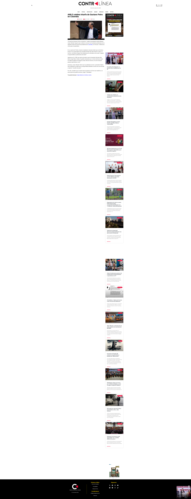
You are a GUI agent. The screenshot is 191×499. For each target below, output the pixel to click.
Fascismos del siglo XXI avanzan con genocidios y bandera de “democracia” (113, 355)
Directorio (95, 495)
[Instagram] (115, 485)
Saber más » (109, 105)
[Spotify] (109, 487)
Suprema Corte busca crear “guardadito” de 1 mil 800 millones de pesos (113, 438)
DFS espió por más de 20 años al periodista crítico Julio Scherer (114, 410)
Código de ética (95, 488)
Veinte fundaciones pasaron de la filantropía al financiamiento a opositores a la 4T (114, 274)
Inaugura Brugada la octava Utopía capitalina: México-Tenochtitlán (113, 123)
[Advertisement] (86, 85)
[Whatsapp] (115, 487)
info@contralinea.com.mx (95, 493)
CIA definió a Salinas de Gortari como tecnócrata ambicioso (114, 301)
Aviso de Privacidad (95, 484)
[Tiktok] (160, 5)
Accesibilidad (95, 486)
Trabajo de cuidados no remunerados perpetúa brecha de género (114, 96)
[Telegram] (112, 487)
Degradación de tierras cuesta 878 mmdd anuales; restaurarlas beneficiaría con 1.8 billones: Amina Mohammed (114, 204)
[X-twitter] (158, 5)
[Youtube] (161, 5)
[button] (189, 486)
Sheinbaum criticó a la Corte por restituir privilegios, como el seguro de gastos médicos (114, 384)
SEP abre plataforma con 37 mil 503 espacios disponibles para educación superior (114, 150)
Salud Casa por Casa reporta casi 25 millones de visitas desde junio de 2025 (113, 177)
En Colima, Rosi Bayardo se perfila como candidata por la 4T (114, 68)
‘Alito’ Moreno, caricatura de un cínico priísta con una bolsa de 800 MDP (114, 327)
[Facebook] (156, 5)
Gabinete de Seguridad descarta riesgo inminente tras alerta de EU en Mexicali (114, 232)
